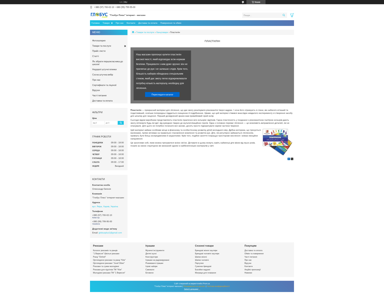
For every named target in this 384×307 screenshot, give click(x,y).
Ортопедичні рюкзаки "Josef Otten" (109, 263)
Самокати (150, 269)
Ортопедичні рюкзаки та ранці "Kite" (109, 260)
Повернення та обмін (170, 23)
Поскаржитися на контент (194, 286)
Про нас (120, 23)
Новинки (248, 273)
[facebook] (289, 159)
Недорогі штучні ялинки (104, 69)
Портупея (199, 263)
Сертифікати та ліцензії (104, 85)
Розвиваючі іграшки (154, 263)
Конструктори (152, 257)
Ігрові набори (151, 266)
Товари (106, 23)
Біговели (149, 273)
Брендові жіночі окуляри (206, 250)
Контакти (131, 23)
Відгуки (96, 90)
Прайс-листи (98, 51)
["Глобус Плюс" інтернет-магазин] (99, 15)
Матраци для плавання (205, 273)
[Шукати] (283, 15)
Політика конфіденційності (218, 286)
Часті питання (99, 95)
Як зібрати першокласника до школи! (107, 63)
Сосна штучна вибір (102, 74)
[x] (292, 159)
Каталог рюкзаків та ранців (105, 250)
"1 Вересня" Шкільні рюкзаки (106, 253)
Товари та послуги (145, 32)
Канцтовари (162, 32)
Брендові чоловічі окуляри (207, 253)
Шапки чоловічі (202, 260)
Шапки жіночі (201, 257)
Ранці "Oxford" (99, 257)
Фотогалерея (98, 40)
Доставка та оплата (147, 23)
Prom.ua (206, 284)
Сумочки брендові (203, 266)
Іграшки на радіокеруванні (157, 260)
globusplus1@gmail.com (110, 232)
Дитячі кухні (151, 253)
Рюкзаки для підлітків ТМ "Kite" (107, 269)
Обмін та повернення (254, 253)
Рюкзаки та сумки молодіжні (106, 266)
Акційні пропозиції (252, 269)
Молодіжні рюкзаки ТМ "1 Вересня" (109, 273)
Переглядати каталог (162, 94)
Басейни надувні (202, 269)
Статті (95, 56)
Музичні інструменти (155, 250)
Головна (96, 23)
